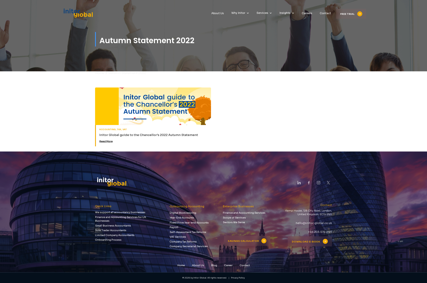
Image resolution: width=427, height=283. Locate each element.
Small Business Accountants (113, 225)
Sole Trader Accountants (110, 230)
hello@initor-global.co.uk (314, 223)
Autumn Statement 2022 (127, 73)
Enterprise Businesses (238, 206)
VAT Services (178, 236)
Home (99, 73)
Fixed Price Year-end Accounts (189, 222)
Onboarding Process (108, 239)
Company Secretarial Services (189, 246)
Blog (214, 265)
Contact (245, 265)
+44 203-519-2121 (320, 232)
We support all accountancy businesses (120, 212)
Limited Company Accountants (114, 235)
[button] (240, 13)
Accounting (107, 129)
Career (228, 265)
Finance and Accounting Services (244, 212)
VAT (125, 129)
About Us (198, 265)
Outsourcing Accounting (187, 206)
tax (119, 129)
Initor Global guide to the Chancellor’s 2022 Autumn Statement (148, 135)
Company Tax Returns (183, 241)
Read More (106, 141)
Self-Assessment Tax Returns (188, 232)
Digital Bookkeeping (183, 212)
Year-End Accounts (182, 217)
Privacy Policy (238, 277)
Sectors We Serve (234, 222)
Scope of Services (234, 217)
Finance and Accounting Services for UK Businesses (120, 219)
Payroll (174, 227)
